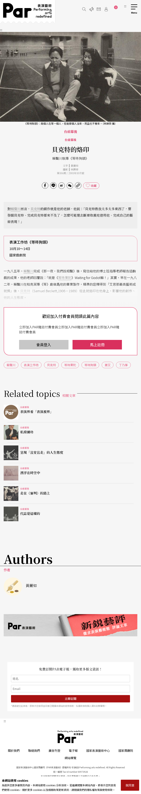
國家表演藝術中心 (98, 750)
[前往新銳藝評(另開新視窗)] (70, 625)
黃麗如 (74, 165)
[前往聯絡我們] (98, 9)
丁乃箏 (123, 365)
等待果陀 (64, 277)
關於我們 (14, 750)
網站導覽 (70, 758)
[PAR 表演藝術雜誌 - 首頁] (27, 11)
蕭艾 (108, 365)
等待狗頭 (90, 365)
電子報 (73, 750)
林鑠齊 (74, 169)
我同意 (130, 785)
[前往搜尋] (84, 9)
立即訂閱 (70, 699)
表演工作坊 (31, 365)
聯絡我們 (34, 750)
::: (125, 6)
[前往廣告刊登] (91, 9)
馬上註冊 (97, 344)
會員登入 (43, 344)
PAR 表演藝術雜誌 (70, 736)
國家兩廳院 (125, 750)
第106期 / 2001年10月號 (70, 173)
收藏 (94, 185)
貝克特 (35, 208)
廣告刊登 (54, 750)
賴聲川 (16, 208)
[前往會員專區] (106, 9)
